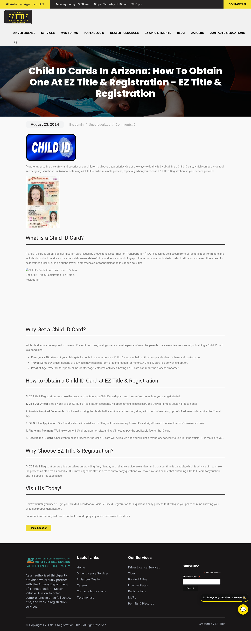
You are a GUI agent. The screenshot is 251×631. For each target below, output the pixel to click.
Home (81, 567)
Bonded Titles (137, 579)
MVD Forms (69, 33)
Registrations (137, 591)
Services (48, 33)
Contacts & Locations (227, 33)
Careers (197, 33)
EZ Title (220, 624)
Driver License (24, 33)
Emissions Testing (89, 579)
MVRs (132, 597)
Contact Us (237, 4)
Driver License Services (93, 573)
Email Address (191, 576)
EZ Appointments (158, 33)
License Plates (138, 585)
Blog (181, 33)
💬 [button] (243, 609)
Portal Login (94, 33)
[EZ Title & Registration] (18, 16)
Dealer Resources (124, 33)
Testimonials (85, 597)
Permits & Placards (141, 603)
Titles (132, 573)
